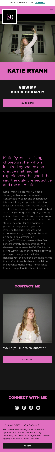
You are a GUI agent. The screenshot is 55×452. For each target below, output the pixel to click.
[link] (9, 10)
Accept (27, 446)
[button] (51, 10)
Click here (27, 103)
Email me (27, 359)
